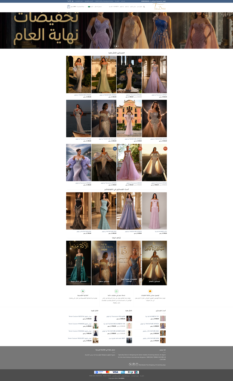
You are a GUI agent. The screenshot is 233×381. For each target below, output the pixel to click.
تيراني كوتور (133, 6)
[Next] (5, 30)
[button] (72, 1)
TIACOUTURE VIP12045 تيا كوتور (133, 139)
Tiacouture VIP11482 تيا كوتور (134, 95)
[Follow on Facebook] (136, 364)
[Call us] (130, 364)
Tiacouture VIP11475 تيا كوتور (108, 183)
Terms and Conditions (95, 376)
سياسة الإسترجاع (126, 376)
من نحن (123, 1)
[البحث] (144, 7)
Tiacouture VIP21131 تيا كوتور (134, 183)
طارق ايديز (139, 6)
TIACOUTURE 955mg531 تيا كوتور (107, 139)
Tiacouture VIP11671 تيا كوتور (159, 95)
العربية (91, 6)
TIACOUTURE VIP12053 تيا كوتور (108, 95)
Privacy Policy (107, 376)
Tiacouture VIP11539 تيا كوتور (159, 183)
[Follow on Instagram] (133, 364)
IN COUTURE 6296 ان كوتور (84, 231)
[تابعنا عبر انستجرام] (70, 1)
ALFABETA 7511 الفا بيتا (161, 231)
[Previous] (226, 30)
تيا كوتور (122, 6)
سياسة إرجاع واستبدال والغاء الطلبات (104, 1)
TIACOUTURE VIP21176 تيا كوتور (158, 139)
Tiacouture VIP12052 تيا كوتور (83, 183)
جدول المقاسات (79, 1)
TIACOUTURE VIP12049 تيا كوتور (82, 95)
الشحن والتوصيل (89, 1)
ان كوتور (127, 6)
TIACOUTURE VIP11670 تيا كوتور (133, 231)
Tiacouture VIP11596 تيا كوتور (83, 139)
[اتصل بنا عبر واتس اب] (68, 1)
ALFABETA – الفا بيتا (114, 6)
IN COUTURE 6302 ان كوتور (109, 231)
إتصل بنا (117, 1)
